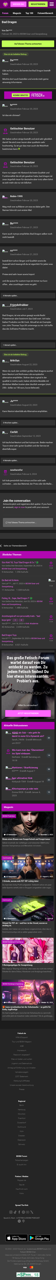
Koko (22, 1193)
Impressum (21, 1050)
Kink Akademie (32, 623)
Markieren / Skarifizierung (25, 767)
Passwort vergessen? (21, 1055)
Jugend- (14, 1063)
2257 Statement (21, 1076)
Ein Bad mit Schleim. (10, 580)
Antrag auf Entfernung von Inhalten (22, 1068)
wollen (29, 1059)
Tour (14, 1042)
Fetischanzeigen (21, 1160)
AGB (21, 1046)
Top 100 (29, 13)
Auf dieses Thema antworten (28, 44)
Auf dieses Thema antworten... (22, 522)
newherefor (16, 469)
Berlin (21, 1105)
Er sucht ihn (21, 1165)
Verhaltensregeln (21, 1072)
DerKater (16, 757)
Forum (5, 13)
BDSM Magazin (26, 1042)
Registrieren (38, 4)
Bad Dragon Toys (9, 635)
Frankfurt (21, 1118)
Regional (21, 1101)
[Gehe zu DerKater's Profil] (8, 751)
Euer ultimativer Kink (22, 778)
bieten (20, 1059)
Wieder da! (18, 4)
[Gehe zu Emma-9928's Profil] (8, 789)
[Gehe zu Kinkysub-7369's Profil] (8, 779)
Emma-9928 (18, 792)
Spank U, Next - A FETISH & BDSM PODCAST (22, 1218)
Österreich (22, 1140)
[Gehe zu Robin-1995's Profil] (5, 199)
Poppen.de (21, 1180)
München (21, 1114)
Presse (21, 1089)
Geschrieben (24, 64)
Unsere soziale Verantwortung (22, 1085)
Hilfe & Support (22, 1037)
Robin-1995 (16, 196)
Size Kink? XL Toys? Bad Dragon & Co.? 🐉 (20, 562)
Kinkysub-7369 (19, 781)
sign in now (19, 507)
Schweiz (21, 1144)
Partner (18, 1176)
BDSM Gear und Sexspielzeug (33, 34)
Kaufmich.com (22, 1189)
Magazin (17, 13)
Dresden (21, 1136)
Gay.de (21, 1185)
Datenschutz (27, 1063)
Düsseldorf (21, 1123)
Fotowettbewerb (45, 13)
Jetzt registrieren (28, 713)
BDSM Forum (21, 1156)
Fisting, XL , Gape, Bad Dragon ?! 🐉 (17, 598)
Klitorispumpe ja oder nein (25, 788)
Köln (22, 1131)
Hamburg (21, 1110)
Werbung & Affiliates (22, 1081)
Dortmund (22, 1127)
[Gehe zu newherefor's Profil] (5, 472)
